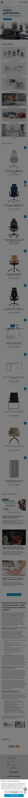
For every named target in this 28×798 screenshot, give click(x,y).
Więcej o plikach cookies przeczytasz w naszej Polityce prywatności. (14, 789)
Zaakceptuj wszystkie (14, 795)
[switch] (25, 793)
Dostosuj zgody (14, 792)
